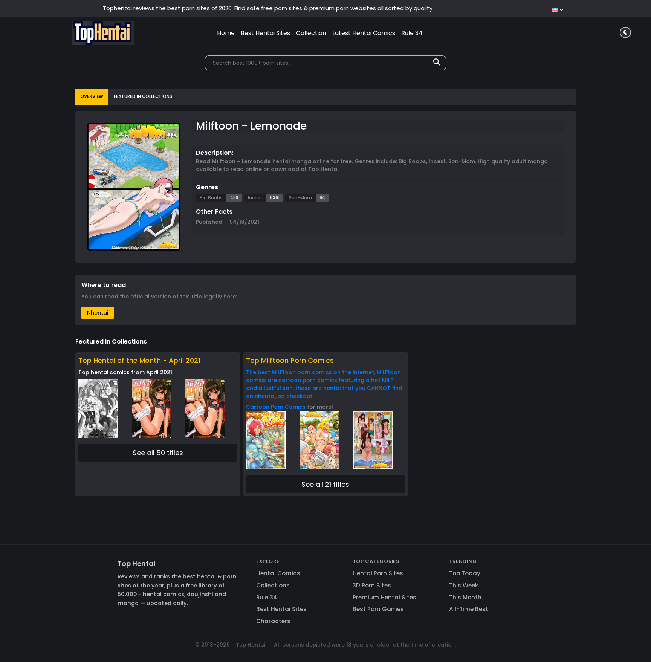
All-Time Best (468, 609)
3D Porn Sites (372, 585)
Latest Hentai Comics (363, 33)
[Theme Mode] (625, 32)
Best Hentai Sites (265, 33)
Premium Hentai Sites (384, 597)
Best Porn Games (378, 609)
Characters (273, 621)
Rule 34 (412, 33)
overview (91, 96)
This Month (465, 597)
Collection (311, 33)
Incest (255, 197)
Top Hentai (137, 563)
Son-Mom (300, 197)
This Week (463, 585)
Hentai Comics (278, 573)
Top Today (464, 573)
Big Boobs (211, 197)
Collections (273, 585)
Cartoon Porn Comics (276, 407)
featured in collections (143, 96)
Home (226, 33)
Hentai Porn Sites (378, 573)
